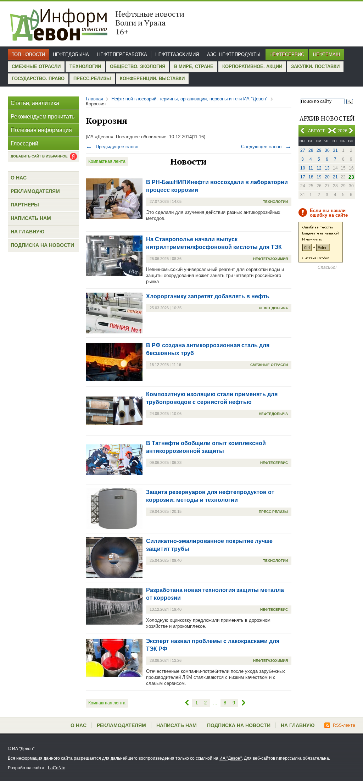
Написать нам (31, 218)
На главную (27, 231)
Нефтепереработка (122, 54)
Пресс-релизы (92, 78)
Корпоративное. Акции (252, 66)
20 (327, 177)
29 (319, 150)
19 (319, 177)
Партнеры (25, 204)
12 (319, 168)
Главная (94, 98)
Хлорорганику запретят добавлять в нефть (207, 296)
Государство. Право (38, 78)
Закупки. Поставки (315, 66)
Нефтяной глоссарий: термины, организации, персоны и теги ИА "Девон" (189, 98)
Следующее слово (266, 146)
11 (310, 168)
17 (302, 177)
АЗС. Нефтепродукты (234, 54)
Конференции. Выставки (152, 78)
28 (310, 150)
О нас (19, 178)
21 (335, 177)
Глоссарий (24, 143)
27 (302, 150)
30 (327, 150)
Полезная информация (41, 130)
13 (327, 168)
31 (335, 150)
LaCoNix (56, 767)
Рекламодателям (35, 191)
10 (302, 168)
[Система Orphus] (320, 261)
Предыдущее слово (112, 146)
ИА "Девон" (230, 758)
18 (310, 177)
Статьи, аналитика (35, 103)
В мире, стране (193, 66)
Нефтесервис (286, 54)
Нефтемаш (326, 54)
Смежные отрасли (36, 66)
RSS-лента (344, 725)
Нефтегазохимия (177, 54)
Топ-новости (28, 54)
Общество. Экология (137, 66)
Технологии (85, 66)
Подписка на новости (42, 245)
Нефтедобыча (71, 54)
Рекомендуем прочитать (42, 116)
